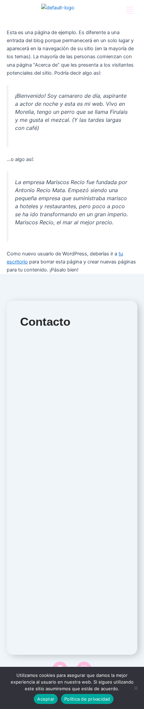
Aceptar (45, 699)
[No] (135, 688)
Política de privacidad (87, 699)
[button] (129, 10)
